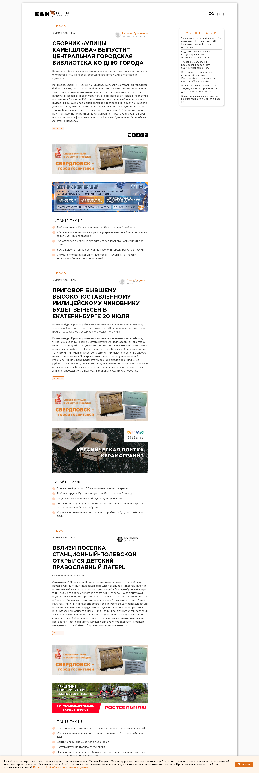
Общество (58, 128)
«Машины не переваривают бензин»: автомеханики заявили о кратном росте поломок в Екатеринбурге (101, 506)
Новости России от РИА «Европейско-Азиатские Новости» (45, 14)
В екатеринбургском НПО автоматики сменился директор (93, 488)
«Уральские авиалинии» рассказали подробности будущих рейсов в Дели (100, 514)
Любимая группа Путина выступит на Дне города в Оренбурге (96, 227)
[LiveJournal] (146, 135)
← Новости (59, 26)
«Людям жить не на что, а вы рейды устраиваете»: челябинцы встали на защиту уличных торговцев (102, 234)
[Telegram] (138, 135)
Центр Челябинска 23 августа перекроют (83, 742)
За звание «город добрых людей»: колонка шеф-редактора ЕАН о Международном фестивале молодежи (201, 42)
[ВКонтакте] (129, 135)
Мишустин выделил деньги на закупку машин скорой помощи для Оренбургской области (199, 89)
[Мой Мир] (142, 135)
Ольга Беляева (136, 280)
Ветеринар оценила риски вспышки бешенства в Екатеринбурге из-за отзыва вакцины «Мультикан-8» (198, 76)
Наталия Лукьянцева (135, 33)
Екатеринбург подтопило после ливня (81, 747)
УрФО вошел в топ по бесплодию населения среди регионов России (100, 250)
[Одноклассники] (134, 135)
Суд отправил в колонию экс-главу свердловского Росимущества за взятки (100, 243)
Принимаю (244, 764)
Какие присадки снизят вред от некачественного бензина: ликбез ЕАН (101, 728)
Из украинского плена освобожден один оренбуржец (90, 499)
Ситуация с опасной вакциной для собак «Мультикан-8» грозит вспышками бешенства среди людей (96, 257)
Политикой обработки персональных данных (61, 767)
